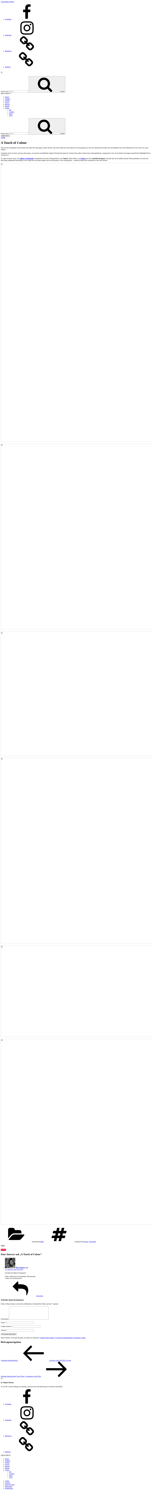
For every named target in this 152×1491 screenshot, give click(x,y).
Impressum (8, 1486)
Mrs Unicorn (20, 1267)
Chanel (85, 1242)
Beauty (7, 106)
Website (3, 1330)
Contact (11, 112)
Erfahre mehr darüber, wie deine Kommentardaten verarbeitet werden (62, 1338)
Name (3, 1322)
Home (7, 97)
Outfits (7, 101)
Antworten (39, 1296)
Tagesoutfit (92, 1242)
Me (10, 110)
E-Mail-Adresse (6, 1326)
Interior (7, 104)
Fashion (7, 99)
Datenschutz (9, 1488)
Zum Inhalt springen (7, 2)
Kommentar (5, 1319)
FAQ (10, 115)
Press (11, 114)
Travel (7, 102)
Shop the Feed (9, 1485)
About (7, 108)
